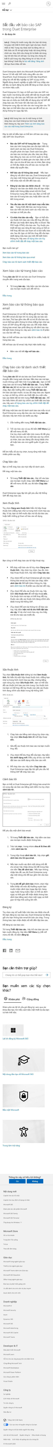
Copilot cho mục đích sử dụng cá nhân (16, 1200)
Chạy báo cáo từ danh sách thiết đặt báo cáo (22, 261)
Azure (5, 1315)
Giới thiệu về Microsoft (11, 1399)
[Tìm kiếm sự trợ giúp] (9, 3)
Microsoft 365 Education (11, 1275)
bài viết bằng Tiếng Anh (34, 61)
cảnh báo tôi (37, 330)
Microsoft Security (9, 1310)
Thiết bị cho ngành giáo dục (12, 1266)
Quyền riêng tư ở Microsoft (12, 1407)
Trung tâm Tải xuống (10, 1240)
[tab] (12, 999)
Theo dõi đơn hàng (9, 1249)
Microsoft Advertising (10, 1328)
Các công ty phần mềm (11, 1377)
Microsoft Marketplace (11, 1368)
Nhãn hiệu (6, 1439)
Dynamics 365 (8, 1319)
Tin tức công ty (8, 1403)
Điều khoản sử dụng (39, 1435)
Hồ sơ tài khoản (8, 1235)
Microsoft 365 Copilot (10, 1333)
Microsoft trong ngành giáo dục (14, 1261)
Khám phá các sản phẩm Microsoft (15, 1209)
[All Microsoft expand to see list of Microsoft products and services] (3, 3)
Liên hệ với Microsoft (10, 1435)
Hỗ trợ (5, 10)
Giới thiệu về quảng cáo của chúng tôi (25, 1439)
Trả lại (5, 1244)
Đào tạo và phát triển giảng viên (14, 1284)
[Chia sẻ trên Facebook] (5, 950)
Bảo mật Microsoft (11, 1109)
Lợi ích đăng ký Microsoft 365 (15, 1038)
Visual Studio (7, 1381)
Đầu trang (7, 295)
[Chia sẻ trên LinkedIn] (10, 950)
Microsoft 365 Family (10, 1213)
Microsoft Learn (8, 1354)
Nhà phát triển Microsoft (11, 1350)
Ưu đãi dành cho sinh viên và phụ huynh (17, 1288)
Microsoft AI (7, 1306)
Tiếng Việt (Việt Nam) (15, 1420)
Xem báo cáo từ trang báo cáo (16, 252)
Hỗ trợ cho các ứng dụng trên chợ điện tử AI (18, 1359)
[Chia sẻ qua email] (16, 950)
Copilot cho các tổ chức (11, 1195)
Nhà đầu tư (7, 1412)
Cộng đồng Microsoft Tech (12, 1363)
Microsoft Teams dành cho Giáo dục (15, 1270)
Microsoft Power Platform (12, 1372)
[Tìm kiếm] (46, 975)
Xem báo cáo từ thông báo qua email (19, 257)
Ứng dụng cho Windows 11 (12, 1222)
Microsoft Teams (9, 1337)
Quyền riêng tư (25, 1435)
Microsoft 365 (8, 1204)
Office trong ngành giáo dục (12, 1279)
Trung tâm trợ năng (11, 1145)
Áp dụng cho (10, 34)
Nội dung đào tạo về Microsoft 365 (18, 1074)
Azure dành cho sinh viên (11, 1293)
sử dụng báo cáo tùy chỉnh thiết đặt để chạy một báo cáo (27, 239)
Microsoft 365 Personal (11, 1218)
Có (17, 1181)
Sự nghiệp (6, 1394)
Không (35, 1181)
